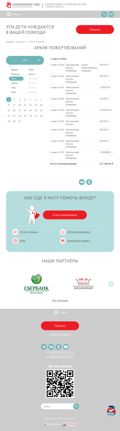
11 (25, 104)
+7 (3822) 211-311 (60, 352)
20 (36, 110)
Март (14, 78)
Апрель (14, 83)
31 (19, 121)
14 (41, 104)
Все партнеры (60, 300)
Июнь (14, 92)
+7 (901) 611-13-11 (60, 357)
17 (19, 110)
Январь (14, 69)
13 (36, 104)
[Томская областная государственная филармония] (83, 283)
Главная (10, 41)
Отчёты (20, 41)
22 (8, 115)
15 (8, 110)
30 (14, 121)
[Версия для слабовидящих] (111, 14)
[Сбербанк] (37, 283)
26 (30, 115)
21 (41, 110)
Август (32, 74)
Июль (31, 69)
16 (14, 110)
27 (36, 115)
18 (25, 110)
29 (8, 121)
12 (30, 104)
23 (14, 115)
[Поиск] (104, 14)
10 (19, 104)
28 (41, 115)
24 (19, 115)
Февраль (15, 74)
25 (25, 115)
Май (13, 87)
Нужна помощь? (60, 334)
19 (30, 110)
